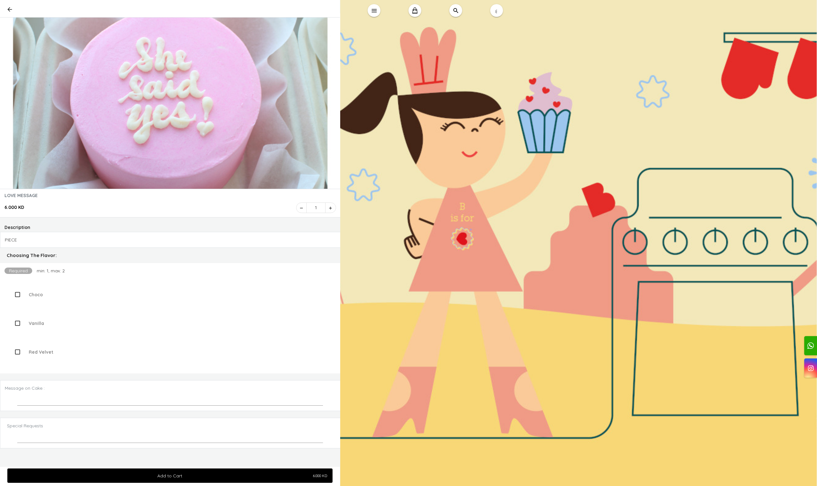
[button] (170, 255)
